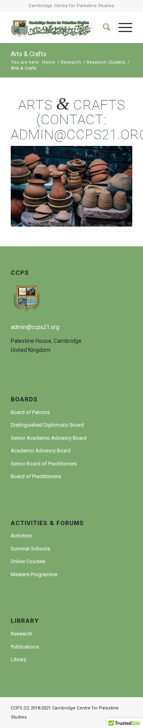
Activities (21, 536)
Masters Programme (34, 574)
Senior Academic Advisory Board (49, 438)
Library (18, 659)
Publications (25, 647)
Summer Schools (30, 549)
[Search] (102, 27)
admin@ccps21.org (35, 327)
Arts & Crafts (28, 54)
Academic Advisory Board (41, 451)
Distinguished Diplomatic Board (47, 425)
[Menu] (121, 27)
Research (21, 634)
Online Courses (28, 561)
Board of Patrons (30, 412)
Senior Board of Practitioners (44, 464)
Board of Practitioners (36, 476)
